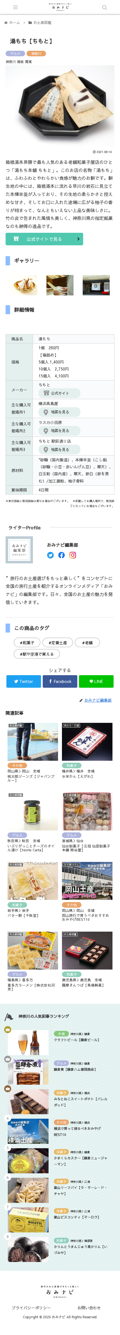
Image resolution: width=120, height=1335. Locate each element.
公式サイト (60, 393)
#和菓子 (27, 642)
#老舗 (87, 642)
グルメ (15, 53)
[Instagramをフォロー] (72, 557)
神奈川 (36, 53)
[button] (95, 806)
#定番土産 (58, 642)
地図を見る (60, 412)
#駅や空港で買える (37, 654)
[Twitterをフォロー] (50, 557)
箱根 (20, 61)
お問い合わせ (89, 1307)
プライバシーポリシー (31, 1307)
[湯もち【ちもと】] (74, 1066)
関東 (28, 61)
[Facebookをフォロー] (61, 557)
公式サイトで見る (44, 239)
